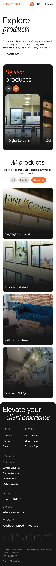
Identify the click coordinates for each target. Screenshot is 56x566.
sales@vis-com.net (14, 512)
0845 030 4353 (12, 499)
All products (9, 462)
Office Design (30, 435)
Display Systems (11, 473)
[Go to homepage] (12, 4)
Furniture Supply (32, 446)
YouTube (33, 525)
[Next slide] (16, 88)
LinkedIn (21, 525)
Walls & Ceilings (10, 483)
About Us (7, 435)
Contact (7, 446)
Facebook (8, 525)
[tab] (13, 180)
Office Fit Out (30, 440)
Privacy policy (10, 555)
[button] (49, 4)
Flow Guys (15, 561)
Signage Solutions (11, 467)
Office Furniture (10, 478)
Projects (7, 440)
